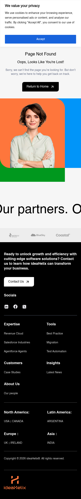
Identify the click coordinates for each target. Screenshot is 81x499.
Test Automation (56, 351)
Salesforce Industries (17, 342)
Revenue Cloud (13, 333)
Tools (51, 324)
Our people (11, 393)
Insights (53, 363)
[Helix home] (15, 478)
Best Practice (55, 333)
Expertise (12, 324)
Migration (52, 342)
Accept (40, 39)
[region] (40, 23)
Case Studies (12, 372)
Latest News (54, 372)
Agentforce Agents (15, 351)
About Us (12, 384)
